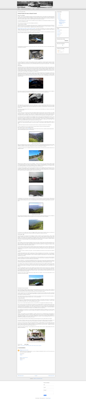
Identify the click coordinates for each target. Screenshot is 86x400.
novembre (60, 25)
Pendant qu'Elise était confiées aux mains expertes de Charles (26, 28)
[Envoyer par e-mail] (24, 344)
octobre (60, 19)
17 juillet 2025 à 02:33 (25, 357)
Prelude (35, 345)
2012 (59, 13)
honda (21, 357)
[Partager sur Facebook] (27, 344)
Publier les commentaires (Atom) (38, 378)
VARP (29, 128)
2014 (59, 15)
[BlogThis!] (25, 344)
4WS (30, 345)
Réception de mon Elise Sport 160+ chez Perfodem (62, 23)
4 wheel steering (27, 345)
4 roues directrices (22, 345)
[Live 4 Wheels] (62, 45)
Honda (32, 345)
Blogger (49, 398)
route (58, 31)
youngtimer (39, 345)
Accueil (36, 375)
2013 (59, 14)
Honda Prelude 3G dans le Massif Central (62, 20)
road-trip (37, 345)
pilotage (58, 34)
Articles (59, 50)
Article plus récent (20, 375)
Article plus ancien (51, 375)
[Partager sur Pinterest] (28, 344)
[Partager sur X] (26, 344)
